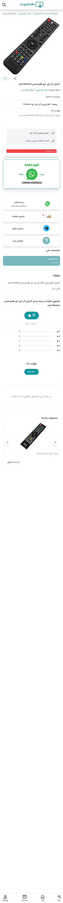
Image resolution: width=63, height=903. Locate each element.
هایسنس (25, 90)
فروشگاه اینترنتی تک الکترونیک (45, 14)
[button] (55, 442)
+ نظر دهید (31, 371)
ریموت (57, 115)
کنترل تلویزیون (24, 14)
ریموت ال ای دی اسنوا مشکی (47, 453)
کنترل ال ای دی (47, 115)
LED (37, 115)
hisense (31, 115)
